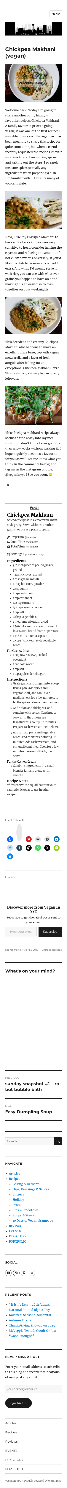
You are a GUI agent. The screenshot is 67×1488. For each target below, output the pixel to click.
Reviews (15, 1226)
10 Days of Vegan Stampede (33, 1220)
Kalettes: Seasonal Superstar (30, 1315)
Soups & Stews (23, 1215)
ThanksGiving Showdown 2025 (32, 1325)
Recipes (57, 949)
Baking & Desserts (26, 1184)
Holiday (18, 1199)
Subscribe (50, 931)
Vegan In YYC (13, 1480)
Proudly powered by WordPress (42, 1480)
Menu (56, 13)
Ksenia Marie (13, 949)
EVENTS (15, 1231)
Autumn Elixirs (20, 1320)
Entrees (46, 949)
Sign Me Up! (18, 1403)
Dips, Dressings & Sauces (31, 1189)
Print (36, 507)
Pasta (17, 1205)
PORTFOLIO (17, 1241)
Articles (14, 1173)
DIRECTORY (17, 1236)
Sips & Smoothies (26, 1210)
